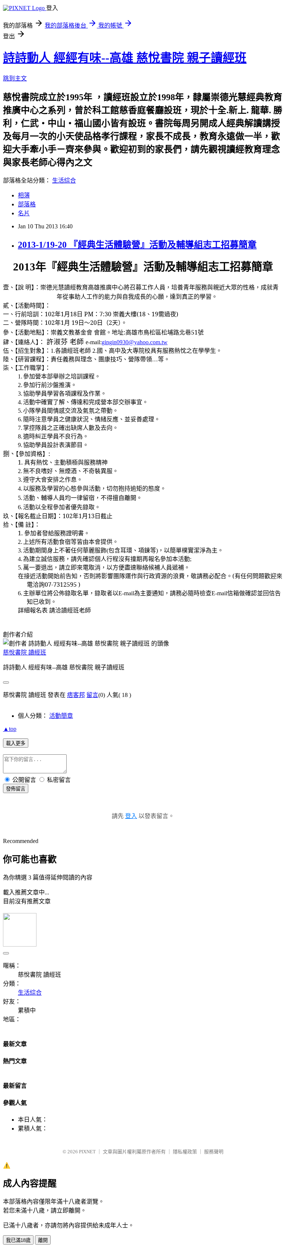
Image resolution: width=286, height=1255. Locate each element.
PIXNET (87, 1151)
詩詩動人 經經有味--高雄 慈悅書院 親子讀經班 (125, 57)
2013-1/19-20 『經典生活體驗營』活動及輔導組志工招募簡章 (137, 245)
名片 (24, 213)
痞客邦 (76, 695)
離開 (43, 1240)
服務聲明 (213, 1151)
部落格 (27, 204)
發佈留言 (15, 789)
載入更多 (15, 743)
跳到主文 (15, 78)
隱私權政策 (185, 1151)
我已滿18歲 (18, 1240)
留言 (92, 695)
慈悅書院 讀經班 (24, 652)
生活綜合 (64, 180)
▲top (9, 729)
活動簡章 (61, 716)
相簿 (24, 195)
